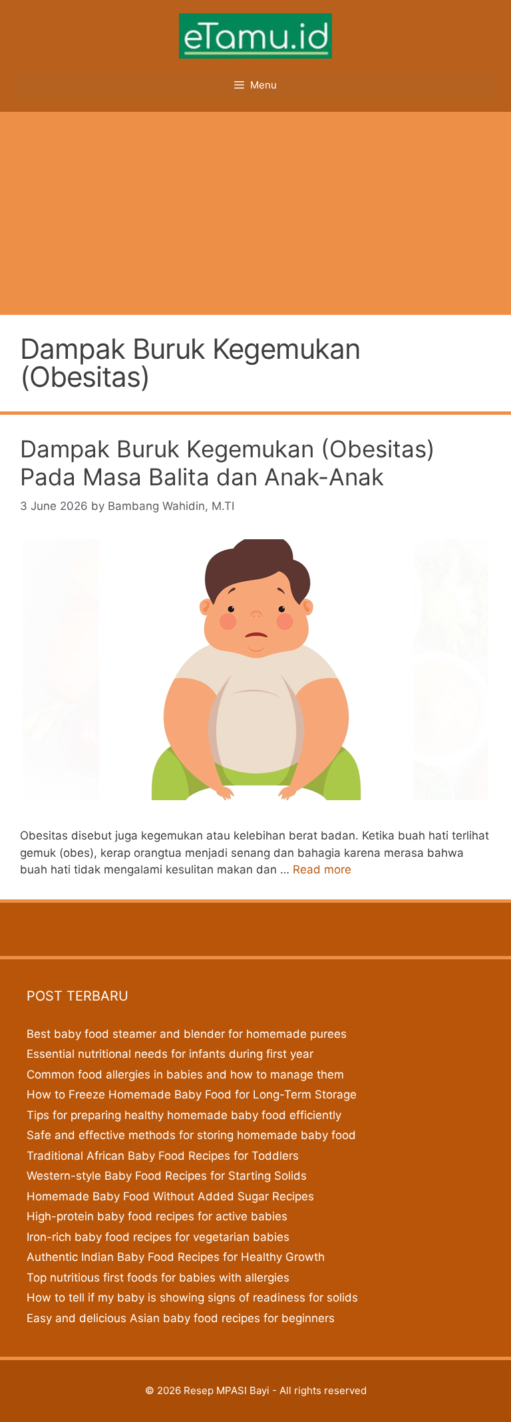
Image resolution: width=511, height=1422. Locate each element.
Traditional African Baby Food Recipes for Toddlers (163, 1155)
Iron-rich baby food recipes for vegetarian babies (158, 1237)
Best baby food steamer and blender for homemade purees (187, 1034)
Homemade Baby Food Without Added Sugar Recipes (170, 1196)
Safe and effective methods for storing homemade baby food (191, 1135)
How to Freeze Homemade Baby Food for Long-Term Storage (192, 1094)
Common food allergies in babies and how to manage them (185, 1074)
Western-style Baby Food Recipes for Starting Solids (167, 1175)
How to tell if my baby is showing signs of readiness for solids (192, 1297)
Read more (322, 869)
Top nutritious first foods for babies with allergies (158, 1277)
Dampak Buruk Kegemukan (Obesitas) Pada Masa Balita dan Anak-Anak (227, 463)
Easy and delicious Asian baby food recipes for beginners (181, 1318)
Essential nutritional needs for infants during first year (170, 1054)
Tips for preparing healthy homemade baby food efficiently (184, 1115)
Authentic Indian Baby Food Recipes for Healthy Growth (176, 1257)
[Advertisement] (255, 211)
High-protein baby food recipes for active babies (157, 1216)
